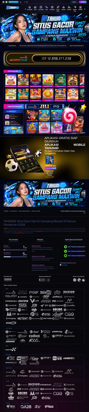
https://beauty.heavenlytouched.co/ (76, 246)
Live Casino (41, 9)
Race (46, 9)
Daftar (82, 2)
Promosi (80, 9)
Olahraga (52, 9)
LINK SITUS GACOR (35, 211)
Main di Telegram (14, 2)
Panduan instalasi (50, 168)
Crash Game (57, 10)
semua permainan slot (18, 233)
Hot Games (29, 9)
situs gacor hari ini (39, 231)
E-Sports (69, 9)
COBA (33, 113)
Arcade (63, 9)
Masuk (74, 2)
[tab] (32, 106)
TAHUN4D (6, 211)
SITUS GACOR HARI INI (24, 211)
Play (24, 60)
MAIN (11, 80)
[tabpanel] (44, 28)
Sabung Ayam (75, 10)
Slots (35, 9)
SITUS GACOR (13, 211)
